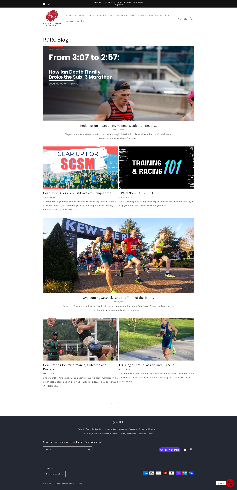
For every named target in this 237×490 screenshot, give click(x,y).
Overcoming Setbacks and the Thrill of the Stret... (118, 297)
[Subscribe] (89, 449)
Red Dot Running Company (58, 484)
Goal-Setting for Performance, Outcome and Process (75, 367)
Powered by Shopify (75, 484)
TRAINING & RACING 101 (136, 193)
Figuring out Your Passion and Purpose (146, 365)
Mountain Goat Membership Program (120, 429)
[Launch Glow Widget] (230, 483)
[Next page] (126, 403)
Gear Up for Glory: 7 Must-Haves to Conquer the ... (79, 193)
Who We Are (83, 429)
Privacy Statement (128, 434)
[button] (71, 15)
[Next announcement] (148, 3)
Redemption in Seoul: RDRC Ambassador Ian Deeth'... (118, 125)
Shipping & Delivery (147, 429)
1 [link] (111, 402)
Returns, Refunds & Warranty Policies (100, 434)
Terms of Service (145, 434)
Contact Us (96, 429)
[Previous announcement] (89, 3)
